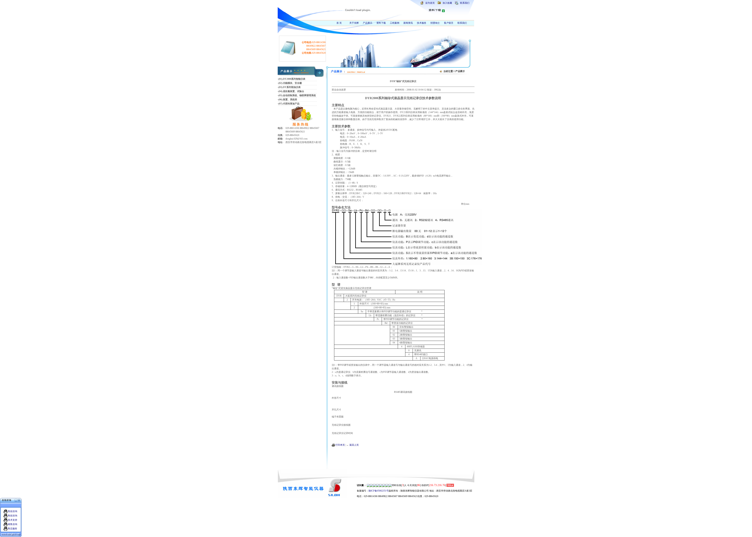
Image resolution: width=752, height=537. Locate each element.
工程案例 (394, 23)
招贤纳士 (435, 23)
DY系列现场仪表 (292, 87)
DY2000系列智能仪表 (294, 79)
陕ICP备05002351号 (379, 490)
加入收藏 (447, 3)
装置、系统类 (290, 99)
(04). (280, 91)
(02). (280, 83)
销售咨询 (12, 524)
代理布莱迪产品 (291, 103)
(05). (280, 95)
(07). (280, 103)
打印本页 (340, 445)
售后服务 (12, 528)
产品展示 (367, 23)
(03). (280, 87)
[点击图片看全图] (407, 264)
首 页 (339, 23)
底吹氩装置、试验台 (293, 91)
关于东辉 (354, 23)
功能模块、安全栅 (292, 83)
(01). (280, 79)
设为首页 (430, 3)
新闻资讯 (408, 23)
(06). (280, 99)
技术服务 (421, 23)
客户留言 (448, 23)
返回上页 (354, 445)
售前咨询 (12, 511)
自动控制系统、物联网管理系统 (299, 95)
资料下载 (381, 23)
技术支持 (12, 520)
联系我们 (464, 3)
